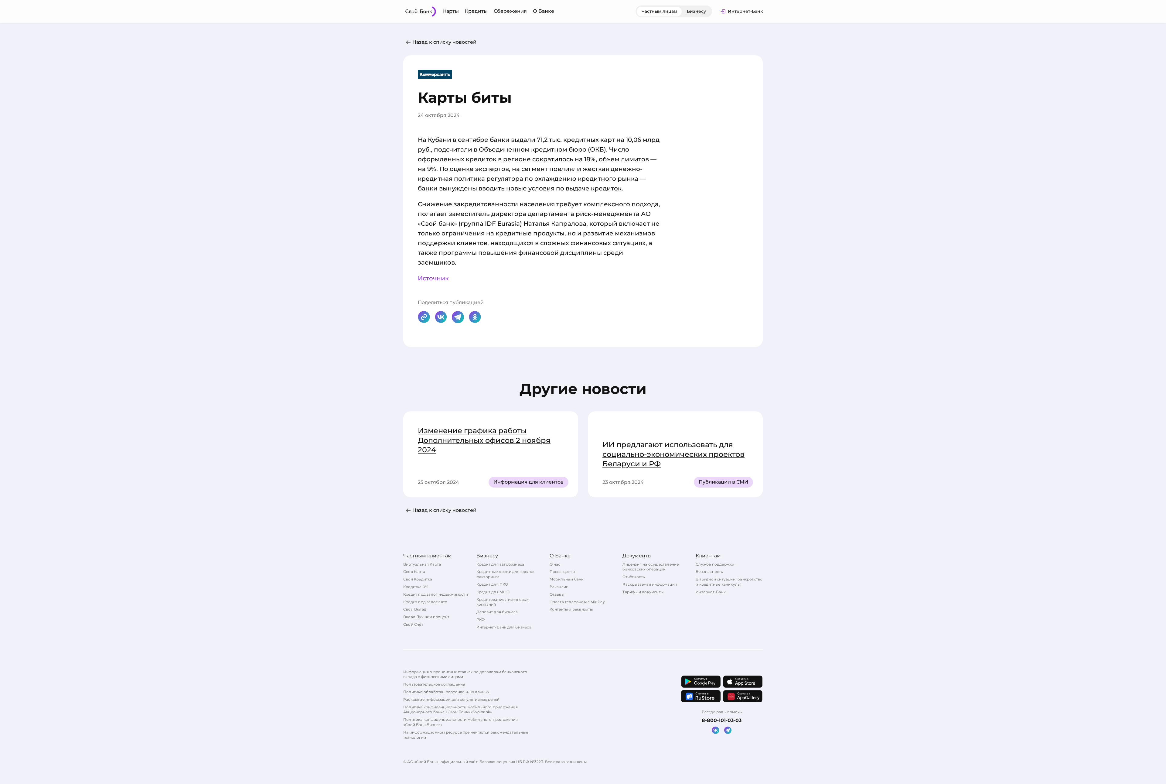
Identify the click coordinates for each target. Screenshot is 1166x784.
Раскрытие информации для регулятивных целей (451, 699)
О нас (555, 564)
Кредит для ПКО (492, 584)
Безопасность (709, 571)
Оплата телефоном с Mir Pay (577, 602)
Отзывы (557, 594)
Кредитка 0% (415, 586)
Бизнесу (696, 11)
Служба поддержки (715, 564)
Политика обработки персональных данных (446, 692)
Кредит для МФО (493, 592)
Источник (433, 278)
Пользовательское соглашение (434, 684)
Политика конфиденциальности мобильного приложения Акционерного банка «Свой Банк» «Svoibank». (460, 709)
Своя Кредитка (417, 579)
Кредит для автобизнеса (500, 564)
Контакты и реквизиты (571, 609)
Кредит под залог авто (425, 602)
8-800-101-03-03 (722, 720)
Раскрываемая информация (649, 584)
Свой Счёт (413, 624)
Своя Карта (414, 571)
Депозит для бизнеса (497, 612)
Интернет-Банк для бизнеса (503, 627)
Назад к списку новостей (444, 42)
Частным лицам (659, 11)
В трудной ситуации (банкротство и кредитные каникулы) (729, 582)
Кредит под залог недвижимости (435, 594)
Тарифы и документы (642, 592)
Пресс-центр (562, 571)
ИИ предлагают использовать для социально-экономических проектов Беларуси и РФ (673, 454)
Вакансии (559, 586)
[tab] (659, 11)
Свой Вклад (414, 609)
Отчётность (633, 576)
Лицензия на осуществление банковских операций (650, 567)
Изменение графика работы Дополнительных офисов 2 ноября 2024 (484, 440)
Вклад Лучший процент (426, 617)
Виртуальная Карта (422, 564)
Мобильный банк (567, 579)
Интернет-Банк (711, 592)
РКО (480, 619)
